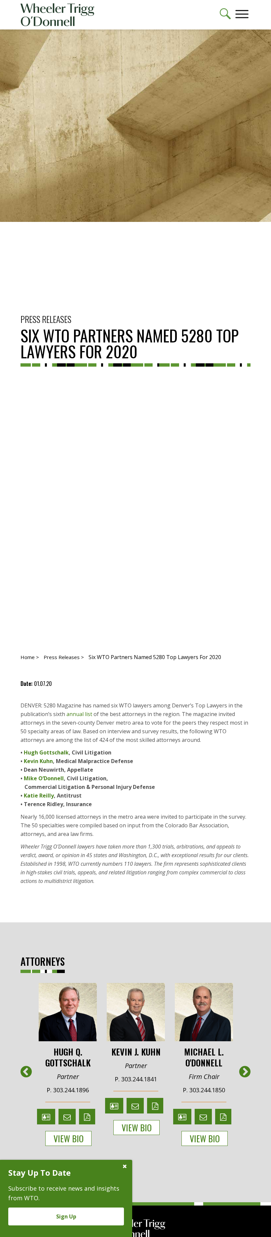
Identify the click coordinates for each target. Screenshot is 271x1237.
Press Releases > (64, 657)
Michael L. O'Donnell (204, 1056)
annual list (79, 714)
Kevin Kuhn (38, 761)
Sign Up (66, 1216)
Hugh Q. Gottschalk (68, 1056)
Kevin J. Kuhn (136, 1051)
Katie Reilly (39, 795)
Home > (29, 657)
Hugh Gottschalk (46, 752)
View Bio (69, 1138)
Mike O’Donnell (44, 778)
